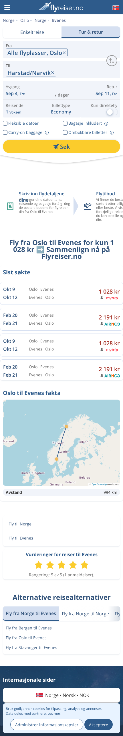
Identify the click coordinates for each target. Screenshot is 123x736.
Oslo (24, 20)
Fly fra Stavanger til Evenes (31, 647)
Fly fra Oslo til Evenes (26, 637)
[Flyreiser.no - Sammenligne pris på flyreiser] (61, 7)
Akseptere (98, 724)
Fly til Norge (20, 524)
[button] (7, 8)
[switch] (111, 60)
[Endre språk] (115, 8)
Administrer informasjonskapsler (46, 724)
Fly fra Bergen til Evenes (29, 628)
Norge (9, 20)
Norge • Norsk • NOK (67, 695)
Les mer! (54, 713)
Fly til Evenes (21, 538)
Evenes (59, 20)
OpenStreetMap (99, 484)
